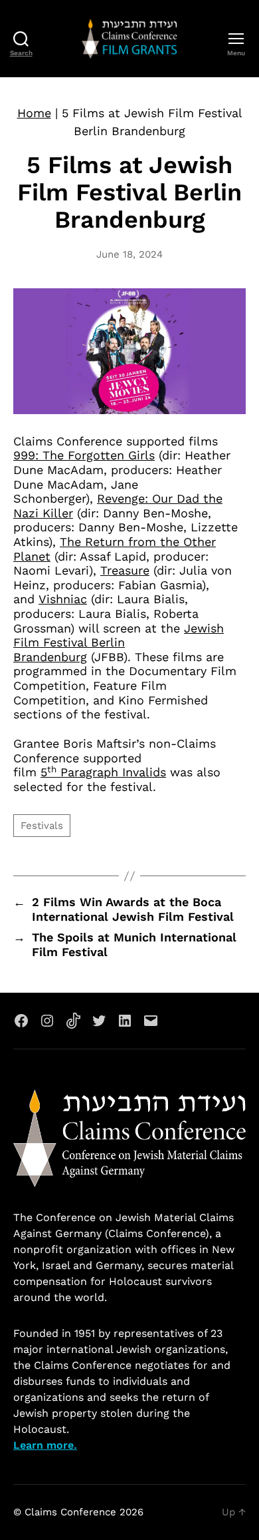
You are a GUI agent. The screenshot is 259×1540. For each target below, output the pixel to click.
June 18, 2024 (129, 254)
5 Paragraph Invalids (103, 772)
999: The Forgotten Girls (84, 455)
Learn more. (45, 1445)
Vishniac (63, 599)
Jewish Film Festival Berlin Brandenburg (118, 642)
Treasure (124, 570)
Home (34, 113)
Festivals (42, 826)
